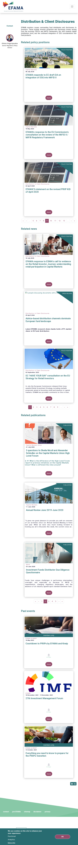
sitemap (27, 812)
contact (6, 812)
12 (60, 221)
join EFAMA (16, 812)
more (49, 98)
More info (11, 843)
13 (64, 221)
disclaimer (37, 812)
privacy (47, 812)
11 (55, 221)
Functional (12, 836)
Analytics (11, 839)
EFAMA (13, 6)
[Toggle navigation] (72, 6)
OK (62, 837)
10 (51, 221)
